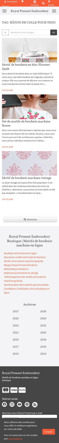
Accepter (48, 431)
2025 (16, 318)
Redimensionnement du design (21, 272)
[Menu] (4, 11)
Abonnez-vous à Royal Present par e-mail (22, 412)
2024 (43, 318)
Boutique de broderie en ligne (20, 253)
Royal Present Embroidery (30, 11)
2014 (43, 353)
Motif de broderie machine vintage (26, 178)
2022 (43, 325)
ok (53, 32)
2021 (16, 332)
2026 (43, 311)
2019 (16, 339)
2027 (16, 311)
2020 (43, 332)
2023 (16, 325)
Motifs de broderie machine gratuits (23, 261)
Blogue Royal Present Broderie (20, 265)
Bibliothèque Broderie (16, 269)
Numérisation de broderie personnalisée (26, 284)
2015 (16, 353)
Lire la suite (7, 90)
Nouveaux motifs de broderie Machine (25, 257)
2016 (43, 346)
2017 (16, 346)
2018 (43, 339)
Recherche (31, 219)
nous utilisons (15, 438)
